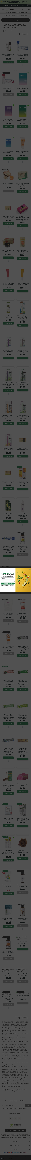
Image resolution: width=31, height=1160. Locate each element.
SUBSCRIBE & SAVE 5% (8, 583)
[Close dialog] (30, 569)
